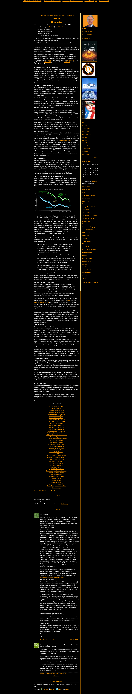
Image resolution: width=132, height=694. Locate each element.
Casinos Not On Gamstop (56, 410)
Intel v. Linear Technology (89, 249)
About (84, 122)
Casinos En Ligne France (56, 461)
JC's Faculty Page (87, 34)
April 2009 (85, 143)
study (68, 300)
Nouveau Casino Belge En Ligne (56, 457)
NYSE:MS (67, 62)
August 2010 (85, 131)
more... (67, 689)
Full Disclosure (86, 232)
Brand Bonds (85, 201)
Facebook (53, 689)
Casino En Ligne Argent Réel (56, 484)
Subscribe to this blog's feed (90, 282)
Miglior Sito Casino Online (56, 469)
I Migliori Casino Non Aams (56, 459)
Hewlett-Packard (86, 241)
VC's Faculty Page (87, 31)
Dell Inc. (84, 224)
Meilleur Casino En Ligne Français (56, 455)
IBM (83, 244)
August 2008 (85, 154)
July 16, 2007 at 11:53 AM (72, 639)
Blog (83, 181)
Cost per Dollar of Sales (88, 218)
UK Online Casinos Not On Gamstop (56, 435)
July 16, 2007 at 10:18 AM (59, 673)
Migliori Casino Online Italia (56, 472)
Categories (86, 186)
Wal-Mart (84, 275)
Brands (84, 204)
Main (51, 15)
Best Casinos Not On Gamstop (56, 421)
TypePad (45, 689)
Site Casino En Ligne (56, 474)
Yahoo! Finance (62, 27)
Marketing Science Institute (41, 302)
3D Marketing (64, 504)
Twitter (60, 689)
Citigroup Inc (47, 490)
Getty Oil (84, 238)
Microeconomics (86, 261)
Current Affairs (86, 221)
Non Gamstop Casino (56, 437)
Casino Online (56, 454)
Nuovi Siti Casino (56, 408)
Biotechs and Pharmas (88, 195)
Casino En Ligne (56, 480)
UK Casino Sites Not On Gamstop (56, 433)
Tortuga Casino (56, 478)
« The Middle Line (44, 15)
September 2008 (86, 151)
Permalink (53, 490)
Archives (85, 125)
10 (83, 170)
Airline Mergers (86, 189)
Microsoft (84, 264)
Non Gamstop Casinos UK (56, 425)
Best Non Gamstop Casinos (56, 427)
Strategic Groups (86, 272)
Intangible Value (86, 247)
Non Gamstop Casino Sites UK (56, 444)
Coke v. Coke (85, 212)
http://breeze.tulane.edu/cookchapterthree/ (52, 577)
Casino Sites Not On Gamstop (56, 414)
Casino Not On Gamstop (56, 452)
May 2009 (84, 140)
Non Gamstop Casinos (56, 442)
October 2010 (85, 128)
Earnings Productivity (88, 229)
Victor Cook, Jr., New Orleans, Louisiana (55, 639)
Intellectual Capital (87, 252)
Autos (83, 192)
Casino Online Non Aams (56, 416)
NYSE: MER (47, 62)
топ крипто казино (56, 467)
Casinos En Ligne (56, 482)
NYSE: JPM (70, 60)
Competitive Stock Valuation (90, 215)
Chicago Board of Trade (88, 207)
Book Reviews (86, 198)
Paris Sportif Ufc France (56, 465)
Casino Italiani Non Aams (56, 406)
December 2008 (86, 148)
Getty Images (86, 235)
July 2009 (84, 137)
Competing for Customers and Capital (66, 7)
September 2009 (86, 134)
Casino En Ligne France (56, 463)
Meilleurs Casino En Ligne (56, 476)
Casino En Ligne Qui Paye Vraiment (56, 471)
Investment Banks (87, 255)
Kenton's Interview (87, 258)
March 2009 (85, 146)
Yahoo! (84, 278)
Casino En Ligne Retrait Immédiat (56, 486)
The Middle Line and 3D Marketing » (64, 15)
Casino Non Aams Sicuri (56, 450)
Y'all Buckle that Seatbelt (65, 140)
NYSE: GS (50, 60)
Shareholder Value (87, 270)
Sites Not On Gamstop (56, 423)
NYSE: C (51, 27)
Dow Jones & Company (88, 227)
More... (96, 157)
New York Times (86, 267)
